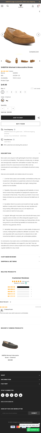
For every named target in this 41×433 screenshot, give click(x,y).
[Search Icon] (9, 6)
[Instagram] (7, 395)
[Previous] (2, 34)
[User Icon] (33, 6)
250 (5, 145)
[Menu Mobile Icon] (2, 6)
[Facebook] (2, 395)
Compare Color (34, 51)
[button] (5, 71)
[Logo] (20, 6)
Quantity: (4, 105)
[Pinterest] (11, 395)
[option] (20, 34)
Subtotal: (4, 112)
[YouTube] (20, 395)
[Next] (38, 34)
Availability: (4, 78)
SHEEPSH (15, 73)
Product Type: (5, 80)
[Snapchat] (16, 395)
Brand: (3, 73)
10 (20, 92)
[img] (3, 307)
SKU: (2, 75)
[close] (39, 2)
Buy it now (20, 124)
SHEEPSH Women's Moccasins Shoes (10, 356)
